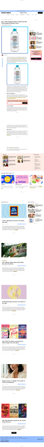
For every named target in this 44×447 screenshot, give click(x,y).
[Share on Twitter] (2, 62)
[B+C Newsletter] (22, 179)
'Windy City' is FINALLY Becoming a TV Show (12, 160)
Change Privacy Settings (24, 438)
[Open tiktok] (8, 12)
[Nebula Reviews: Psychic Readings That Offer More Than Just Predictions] (31, 210)
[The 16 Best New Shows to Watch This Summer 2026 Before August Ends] (5, 164)
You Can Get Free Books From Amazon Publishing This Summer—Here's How (39, 47)
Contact (15, 437)
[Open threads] (7, 12)
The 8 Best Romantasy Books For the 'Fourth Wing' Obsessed (14, 421)
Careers (13, 437)
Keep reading (15, 271)
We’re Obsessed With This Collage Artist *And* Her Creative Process (38, 216)
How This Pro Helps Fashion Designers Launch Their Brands (39, 38)
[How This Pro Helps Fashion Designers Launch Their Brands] (32, 38)
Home (2, 19)
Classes (31, 184)
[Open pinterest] (3, 12)
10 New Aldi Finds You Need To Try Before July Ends (13, 221)
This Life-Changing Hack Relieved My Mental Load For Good (39, 206)
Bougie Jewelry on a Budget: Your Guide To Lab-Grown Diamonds (13, 381)
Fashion (37, 36)
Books (37, 45)
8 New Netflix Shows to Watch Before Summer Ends (27, 160)
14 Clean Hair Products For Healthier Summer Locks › (37, 157)
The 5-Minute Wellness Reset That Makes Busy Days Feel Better (13, 263)
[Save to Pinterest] (2, 60)
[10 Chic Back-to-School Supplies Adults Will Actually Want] (20, 157)
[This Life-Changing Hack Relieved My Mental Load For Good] (31, 205)
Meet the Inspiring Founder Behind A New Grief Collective (39, 43)
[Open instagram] (4, 12)
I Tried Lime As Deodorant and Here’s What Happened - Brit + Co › (37, 168)
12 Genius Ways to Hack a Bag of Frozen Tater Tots (12, 157)
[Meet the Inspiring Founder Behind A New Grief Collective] (32, 42)
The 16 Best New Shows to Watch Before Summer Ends (12, 164)
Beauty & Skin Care (10, 19)
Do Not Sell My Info (19, 437)
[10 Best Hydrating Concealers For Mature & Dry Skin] (14, 292)
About (1, 437)
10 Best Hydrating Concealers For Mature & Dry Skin (13, 302)
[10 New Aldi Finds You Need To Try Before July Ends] (14, 211)
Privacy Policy (16, 438)
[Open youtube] (6, 12)
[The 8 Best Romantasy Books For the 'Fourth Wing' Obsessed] (14, 410)
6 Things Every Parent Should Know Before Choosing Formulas (39, 34)
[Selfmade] (7, 179)
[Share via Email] (2, 63)
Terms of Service (12, 438)
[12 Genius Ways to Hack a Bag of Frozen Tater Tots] (5, 157)
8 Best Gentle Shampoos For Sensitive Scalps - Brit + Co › (37, 161)
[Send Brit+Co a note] (10, 12)
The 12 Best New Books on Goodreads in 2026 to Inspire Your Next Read (12, 341)
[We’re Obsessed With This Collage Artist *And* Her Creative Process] (31, 215)
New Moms (37, 32)
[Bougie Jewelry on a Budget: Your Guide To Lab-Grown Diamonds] (14, 371)
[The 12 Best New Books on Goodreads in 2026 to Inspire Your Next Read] (14, 331)
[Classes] (36, 179)
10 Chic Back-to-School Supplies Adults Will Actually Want (27, 157)
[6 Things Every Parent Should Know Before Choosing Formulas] (32, 33)
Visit (2, 188)
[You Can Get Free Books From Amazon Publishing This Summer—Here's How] (32, 47)
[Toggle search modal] (36, 12)
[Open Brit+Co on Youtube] (4, 441)
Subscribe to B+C (19, 184)
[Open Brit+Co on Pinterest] (2, 441)
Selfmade (3, 184)
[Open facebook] (1, 12)
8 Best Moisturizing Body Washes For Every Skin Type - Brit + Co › (37, 164)
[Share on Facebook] (2, 59)
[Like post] (2, 66)
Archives (20, 438)
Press (3, 437)
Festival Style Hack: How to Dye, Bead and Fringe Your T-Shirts (38, 220)
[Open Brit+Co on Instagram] (3, 441)
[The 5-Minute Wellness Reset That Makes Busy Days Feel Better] (14, 250)
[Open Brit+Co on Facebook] (1, 441)
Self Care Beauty (5, 19)
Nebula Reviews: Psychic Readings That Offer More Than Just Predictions (38, 211)
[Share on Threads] (2, 65)
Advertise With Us (7, 437)
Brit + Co (4, 384)
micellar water (8, 134)
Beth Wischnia (6, 54)
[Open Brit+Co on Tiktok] (7, 441)
